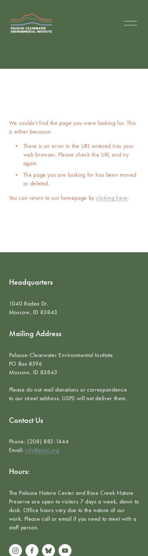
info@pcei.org (42, 450)
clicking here (111, 197)
